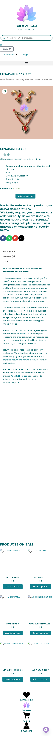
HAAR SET (29, 79)
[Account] (26, 725)
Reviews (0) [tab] (8, 256)
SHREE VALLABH (26, 26)
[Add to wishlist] (4, 91)
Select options (12, 445)
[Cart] (26, 715)
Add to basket (25, 196)
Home (2, 79)
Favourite (26, 700)
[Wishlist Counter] (26, 45)
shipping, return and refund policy (19, 359)
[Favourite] (26, 694)
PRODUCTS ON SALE (16, 544)
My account (8, 54)
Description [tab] (8, 251)
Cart (26, 721)
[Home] (26, 705)
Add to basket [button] (12, 586)
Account (26, 731)
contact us (23, 333)
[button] (26, 63)
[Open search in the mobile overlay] (26, 38)
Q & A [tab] (5, 261)
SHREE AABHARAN (15, 79)
